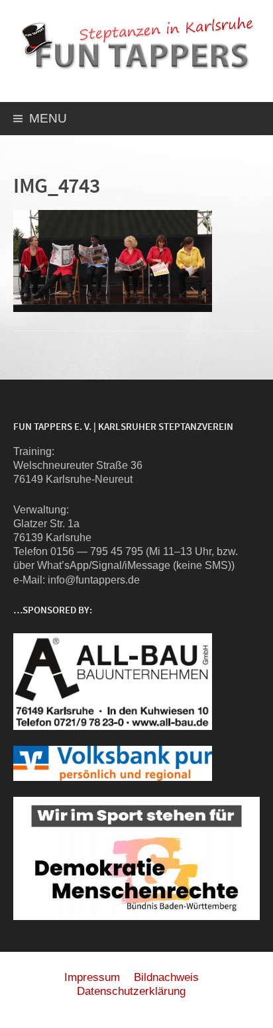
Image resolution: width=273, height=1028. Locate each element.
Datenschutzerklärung (131, 991)
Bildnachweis (166, 977)
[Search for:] (248, 120)
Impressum (92, 977)
